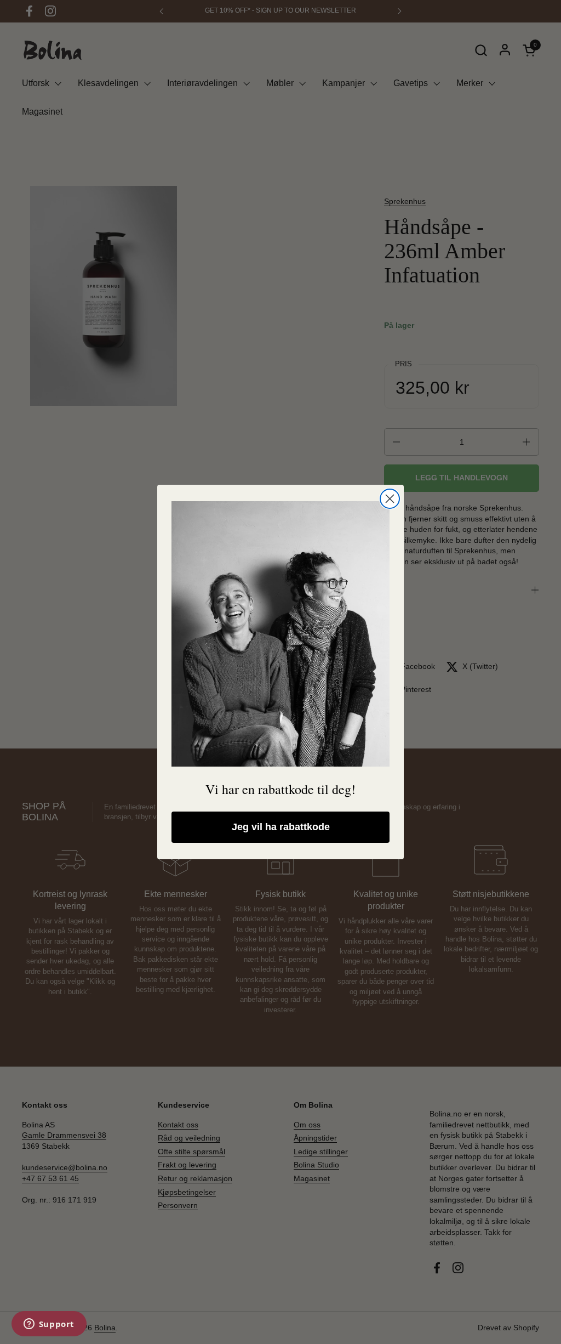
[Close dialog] (389, 498)
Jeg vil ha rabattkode (281, 826)
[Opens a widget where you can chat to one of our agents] (49, 1325)
